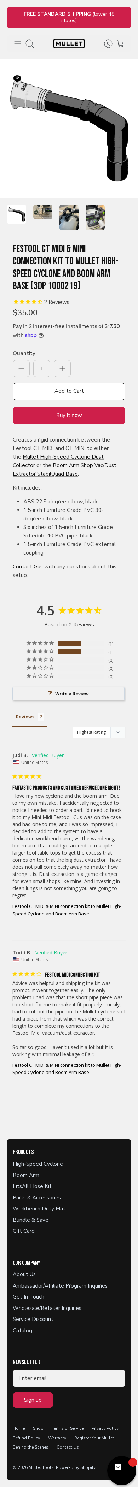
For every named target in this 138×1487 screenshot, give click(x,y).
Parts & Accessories (37, 1197)
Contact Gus (28, 566)
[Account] (105, 44)
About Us (24, 1274)
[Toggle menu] (17, 44)
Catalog (22, 1330)
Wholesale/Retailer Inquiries (47, 1308)
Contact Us (68, 1447)
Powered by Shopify (76, 1467)
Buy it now (69, 415)
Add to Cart (69, 391)
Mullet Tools (41, 1467)
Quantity (24, 353)
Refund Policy (26, 1438)
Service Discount (33, 1319)
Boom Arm (26, 1175)
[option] (69, 128)
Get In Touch (28, 1296)
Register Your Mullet (94, 1438)
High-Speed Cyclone (38, 1163)
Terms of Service (68, 1428)
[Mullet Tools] (69, 43)
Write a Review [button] (72, 693)
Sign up (33, 1399)
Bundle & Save (30, 1220)
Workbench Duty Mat (39, 1208)
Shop (38, 1428)
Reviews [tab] (25, 716)
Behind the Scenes (30, 1447)
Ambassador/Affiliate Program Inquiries (60, 1285)
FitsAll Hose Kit (32, 1186)
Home (19, 1428)
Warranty (57, 1438)
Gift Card (24, 1231)
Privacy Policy (105, 1428)
